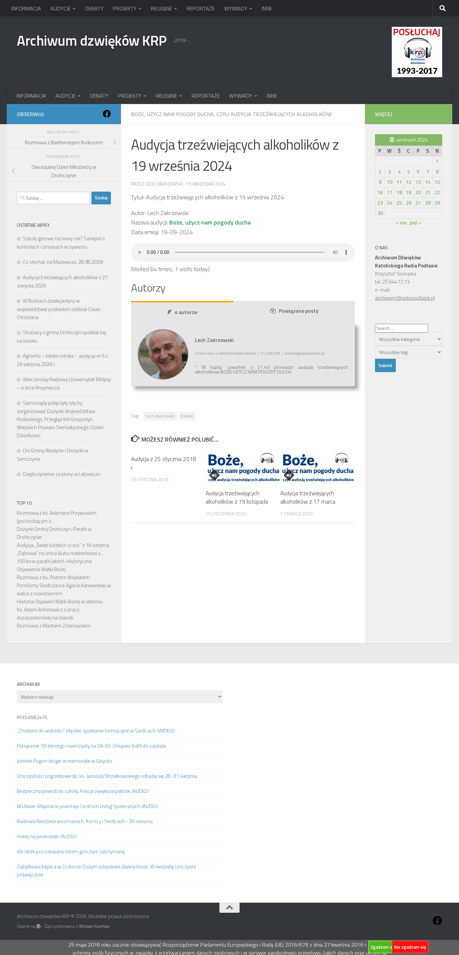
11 (399, 182)
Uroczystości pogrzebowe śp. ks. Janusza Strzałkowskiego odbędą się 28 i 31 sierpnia (107, 776)
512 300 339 (270, 353)
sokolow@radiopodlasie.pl (305, 353)
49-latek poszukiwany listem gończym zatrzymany (71, 851)
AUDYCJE (60, 8)
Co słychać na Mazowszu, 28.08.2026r (63, 262)
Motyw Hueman (94, 926)
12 (408, 182)
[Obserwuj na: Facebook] (107, 114)
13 (418, 182)
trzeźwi (187, 416)
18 (399, 192)
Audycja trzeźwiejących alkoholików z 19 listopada (237, 497)
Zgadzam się (383, 947)
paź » (415, 223)
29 (437, 203)
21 (427, 192)
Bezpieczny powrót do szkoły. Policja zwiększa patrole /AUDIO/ (83, 791)
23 (380, 203)
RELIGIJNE (161, 8)
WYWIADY (235, 8)
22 (437, 192)
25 (399, 203)
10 (389, 182)
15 (437, 182)
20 (418, 192)
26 (408, 203)
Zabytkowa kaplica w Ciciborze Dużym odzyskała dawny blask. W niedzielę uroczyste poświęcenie (106, 870)
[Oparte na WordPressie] (38, 926)
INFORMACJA (26, 8)
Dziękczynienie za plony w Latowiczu (61, 474)
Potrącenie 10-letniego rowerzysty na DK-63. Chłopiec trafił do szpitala (91, 746)
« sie (401, 223)
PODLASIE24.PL (32, 717)
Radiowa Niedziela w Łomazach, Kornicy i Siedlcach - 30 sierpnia (85, 821)
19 (408, 192)
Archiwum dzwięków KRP (92, 40)
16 (380, 192)
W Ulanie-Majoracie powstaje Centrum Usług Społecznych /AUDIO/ (88, 806)
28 (427, 203)
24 (389, 203)
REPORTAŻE (200, 8)
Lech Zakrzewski (160, 416)
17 (389, 192)
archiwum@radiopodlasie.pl (405, 298)
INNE (267, 8)
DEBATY (94, 8)
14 (427, 182)
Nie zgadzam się (410, 947)
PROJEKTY (124, 8)
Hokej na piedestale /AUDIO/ (47, 836)
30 (380, 213)
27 (418, 203)
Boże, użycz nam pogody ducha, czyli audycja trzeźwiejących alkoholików (231, 114)
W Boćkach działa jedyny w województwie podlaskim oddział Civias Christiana (58, 309)
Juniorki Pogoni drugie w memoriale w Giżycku (64, 761)
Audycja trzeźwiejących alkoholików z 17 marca (307, 497)
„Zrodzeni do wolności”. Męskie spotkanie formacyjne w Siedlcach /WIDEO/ (96, 731)
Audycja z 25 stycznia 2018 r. (163, 463)
